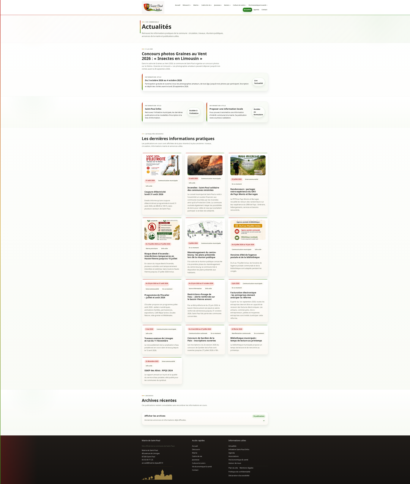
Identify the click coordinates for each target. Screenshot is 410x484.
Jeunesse (218, 5)
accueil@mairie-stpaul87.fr (152, 463)
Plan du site (233, 468)
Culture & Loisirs (239, 5)
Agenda (256, 10)
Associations (233, 456)
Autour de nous (234, 463)
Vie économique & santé (258, 5)
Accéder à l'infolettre (193, 111)
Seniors (227, 5)
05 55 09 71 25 (147, 460)
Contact (264, 10)
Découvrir (187, 5)
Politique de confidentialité (239, 472)
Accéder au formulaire (258, 112)
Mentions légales (246, 468)
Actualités (247, 10)
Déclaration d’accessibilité (238, 475)
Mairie (196, 5)
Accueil (177, 5)
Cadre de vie (206, 5)
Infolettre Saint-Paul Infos (238, 449)
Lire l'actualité (258, 82)
